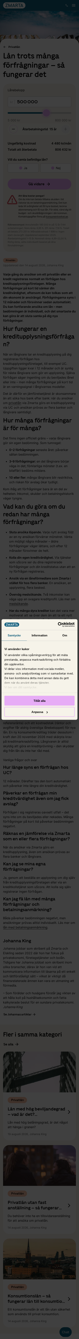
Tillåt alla (39, 700)
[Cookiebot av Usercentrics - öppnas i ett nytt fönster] (58, 624)
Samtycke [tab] (14, 635)
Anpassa (37, 712)
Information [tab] (39, 635)
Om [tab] (64, 635)
